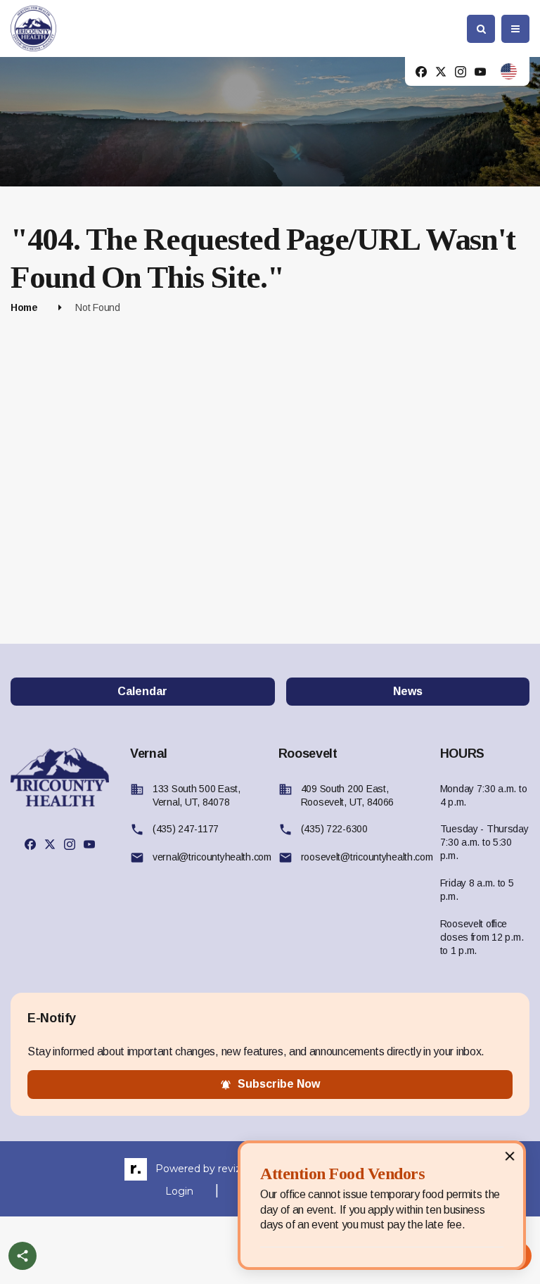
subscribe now (279, 1084)
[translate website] (509, 71)
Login (179, 1191)
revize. (234, 1168)
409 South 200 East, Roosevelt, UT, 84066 (347, 795)
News (408, 691)
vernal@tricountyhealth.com (212, 857)
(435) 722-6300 (334, 828)
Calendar (142, 691)
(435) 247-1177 (186, 828)
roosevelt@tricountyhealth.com (367, 857)
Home (24, 307)
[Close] (510, 1155)
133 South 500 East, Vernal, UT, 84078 (196, 795)
